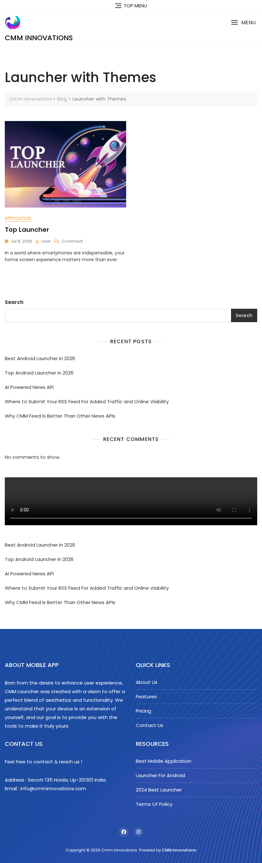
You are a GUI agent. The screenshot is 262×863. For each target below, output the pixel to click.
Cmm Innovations (39, 38)
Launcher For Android (160, 775)
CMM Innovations (179, 850)
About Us (147, 682)
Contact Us (149, 725)
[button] (243, 22)
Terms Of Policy (154, 804)
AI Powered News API (29, 387)
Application (18, 218)
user (46, 241)
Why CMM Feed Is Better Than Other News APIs (60, 416)
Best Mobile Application (163, 761)
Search (14, 302)
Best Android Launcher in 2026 (40, 358)
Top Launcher (27, 229)
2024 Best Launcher (159, 789)
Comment (72, 241)
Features (146, 696)
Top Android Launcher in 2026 (39, 372)
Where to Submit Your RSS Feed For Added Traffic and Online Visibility (87, 401)
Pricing (143, 711)
